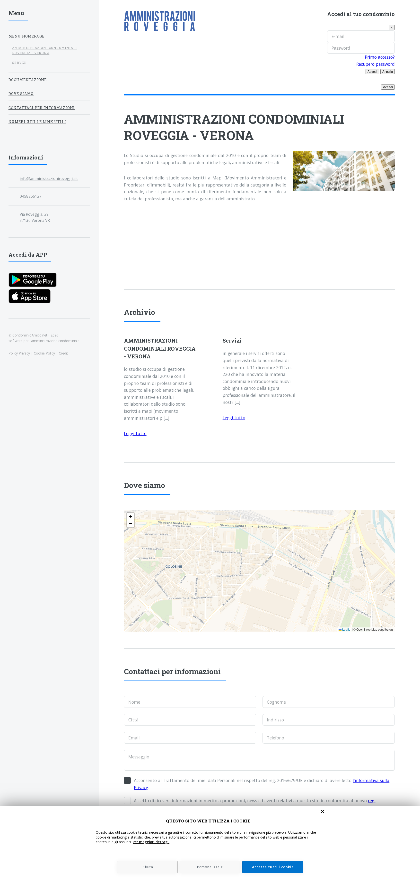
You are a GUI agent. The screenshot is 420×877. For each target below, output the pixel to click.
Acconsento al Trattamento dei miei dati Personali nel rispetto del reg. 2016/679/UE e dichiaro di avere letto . (261, 783)
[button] (130, 516)
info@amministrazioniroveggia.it (49, 178)
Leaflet (346, 629)
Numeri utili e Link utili (37, 121)
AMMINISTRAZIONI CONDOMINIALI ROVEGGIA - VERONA (44, 50)
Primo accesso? (380, 57)
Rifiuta (147, 867)
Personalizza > (210, 867)
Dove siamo (21, 93)
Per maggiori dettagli (151, 842)
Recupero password (375, 64)
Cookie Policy (44, 353)
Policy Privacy (19, 353)
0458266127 (31, 196)
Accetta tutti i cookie (273, 867)
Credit (63, 353)
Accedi (372, 72)
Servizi (19, 63)
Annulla (387, 72)
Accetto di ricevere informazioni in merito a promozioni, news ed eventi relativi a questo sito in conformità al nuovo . (254, 804)
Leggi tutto (135, 433)
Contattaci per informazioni (42, 107)
